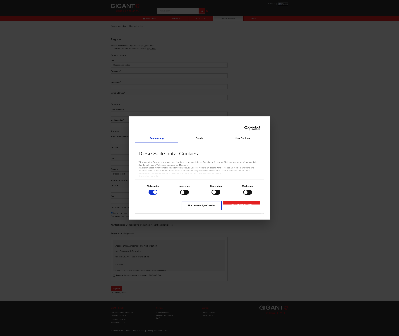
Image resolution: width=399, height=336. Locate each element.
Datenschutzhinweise (149, 176)
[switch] (184, 192)
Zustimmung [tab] (157, 138)
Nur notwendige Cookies (201, 205)
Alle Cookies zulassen (241, 203)
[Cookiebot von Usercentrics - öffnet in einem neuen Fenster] (246, 128)
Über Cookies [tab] (242, 138)
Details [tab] (199, 138)
